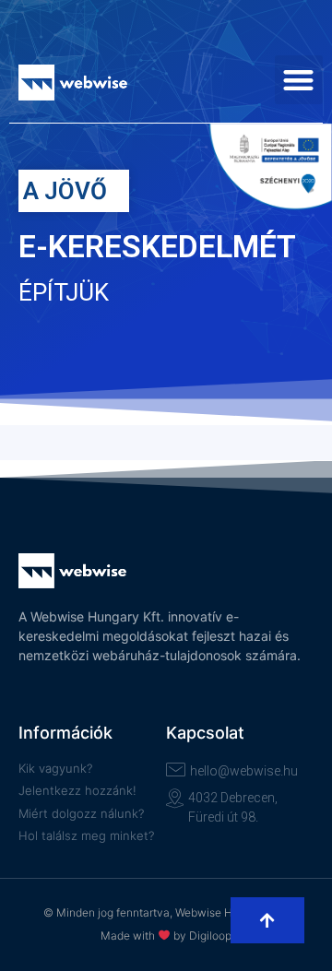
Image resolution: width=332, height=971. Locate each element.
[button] (299, 79)
